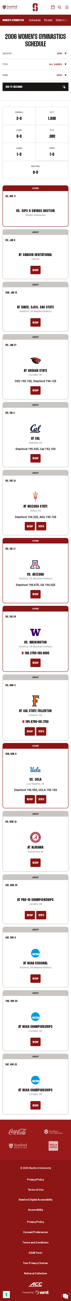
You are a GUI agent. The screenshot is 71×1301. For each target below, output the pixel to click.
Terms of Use (36, 1189)
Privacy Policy (36, 1179)
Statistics (62, 20)
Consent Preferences (35, 1232)
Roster (48, 20)
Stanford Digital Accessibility (36, 1199)
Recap (36, 270)
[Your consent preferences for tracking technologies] (6, 1294)
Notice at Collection (35, 1273)
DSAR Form (35, 1252)
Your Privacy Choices (35, 1263)
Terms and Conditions (35, 1242)
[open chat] (65, 1295)
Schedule (35, 20)
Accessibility (36, 1209)
